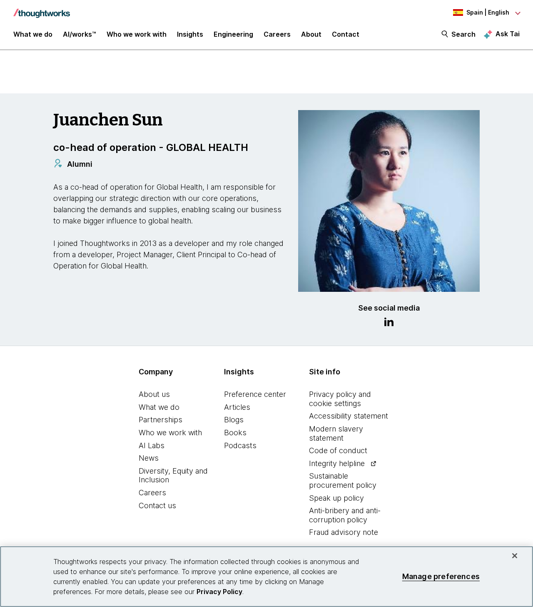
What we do (159, 407)
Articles (237, 407)
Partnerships (160, 419)
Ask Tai (508, 34)
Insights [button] (190, 34)
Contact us (157, 505)
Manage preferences (441, 576)
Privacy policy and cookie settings (340, 399)
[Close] (515, 556)
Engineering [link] (233, 34)
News (149, 458)
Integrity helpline (337, 463)
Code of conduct (338, 450)
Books (235, 432)
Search (463, 34)
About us (154, 394)
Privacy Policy (219, 591)
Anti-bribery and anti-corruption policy (345, 515)
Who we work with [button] (137, 34)
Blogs (234, 419)
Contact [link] (345, 34)
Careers (152, 492)
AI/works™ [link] (79, 34)
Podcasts (240, 445)
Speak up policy (336, 498)
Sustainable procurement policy (342, 480)
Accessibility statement (348, 415)
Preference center (255, 394)
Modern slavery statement (336, 433)
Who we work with (170, 432)
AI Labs (151, 445)
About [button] (311, 34)
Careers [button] (277, 34)
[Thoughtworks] (41, 9)
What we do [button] (32, 34)
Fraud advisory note (343, 532)
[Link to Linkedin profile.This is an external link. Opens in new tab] (389, 323)
